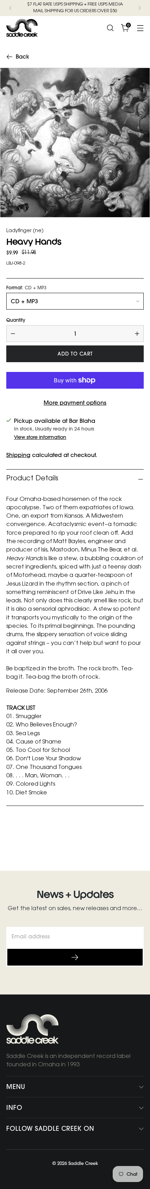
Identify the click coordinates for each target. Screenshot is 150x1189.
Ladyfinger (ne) (25, 231)
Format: (26, 287)
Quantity (15, 320)
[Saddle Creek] (22, 28)
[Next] (139, 8)
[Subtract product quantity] (13, 334)
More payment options (75, 402)
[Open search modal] (110, 28)
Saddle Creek (83, 1163)
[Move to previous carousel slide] (122, 840)
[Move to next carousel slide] (138, 840)
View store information (40, 437)
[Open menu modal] (140, 28)
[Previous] (10, 8)
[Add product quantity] (137, 334)
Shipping (18, 454)
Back (22, 57)
